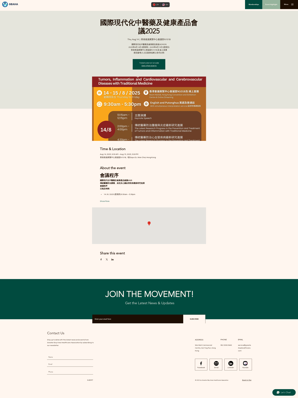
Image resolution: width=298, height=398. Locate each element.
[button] (286, 4)
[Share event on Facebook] (101, 259)
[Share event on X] (107, 259)
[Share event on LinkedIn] (112, 259)
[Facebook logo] (201, 363)
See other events (149, 66)
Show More (104, 201)
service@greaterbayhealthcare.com (244, 348)
